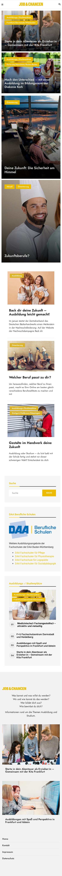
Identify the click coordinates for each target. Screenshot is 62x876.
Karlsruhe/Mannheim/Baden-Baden (22, 64)
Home (5, 839)
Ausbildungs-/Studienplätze (19, 17)
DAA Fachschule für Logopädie (31, 560)
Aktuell (9, 186)
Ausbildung (17, 275)
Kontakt (5, 845)
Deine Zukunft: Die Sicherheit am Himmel (29, 170)
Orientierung (12, 102)
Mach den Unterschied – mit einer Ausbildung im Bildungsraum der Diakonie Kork (27, 83)
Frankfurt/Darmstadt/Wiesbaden (21, 22)
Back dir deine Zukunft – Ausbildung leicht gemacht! (29, 312)
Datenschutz (8, 858)
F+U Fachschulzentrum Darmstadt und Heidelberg (35, 635)
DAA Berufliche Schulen (22, 514)
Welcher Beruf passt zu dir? (30, 377)
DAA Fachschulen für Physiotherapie (34, 556)
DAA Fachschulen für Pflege (30, 552)
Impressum (7, 852)
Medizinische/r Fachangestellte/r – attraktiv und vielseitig (36, 624)
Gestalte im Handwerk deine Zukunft (30, 444)
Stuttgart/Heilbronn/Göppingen (26, 413)
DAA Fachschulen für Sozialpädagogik (35, 563)
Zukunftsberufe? (17, 255)
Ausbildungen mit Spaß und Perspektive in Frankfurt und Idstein (36, 644)
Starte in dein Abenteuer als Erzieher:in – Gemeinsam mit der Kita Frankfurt (31, 43)
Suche (49, 493)
